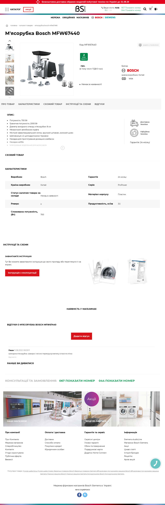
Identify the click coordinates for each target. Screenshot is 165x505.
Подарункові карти (93, 449)
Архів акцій (129, 459)
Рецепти (128, 456)
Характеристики (29, 104)
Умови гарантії (91, 443)
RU (106, 10)
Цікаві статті (130, 449)
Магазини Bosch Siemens (136, 443)
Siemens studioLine (133, 439)
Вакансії (9, 459)
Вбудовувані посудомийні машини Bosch (114, 471)
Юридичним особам (54, 449)
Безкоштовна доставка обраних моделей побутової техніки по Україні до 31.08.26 (85, 2)
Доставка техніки (144, 123)
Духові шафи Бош (30, 471)
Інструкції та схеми (78, 104)
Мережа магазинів (14, 443)
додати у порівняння (151, 45)
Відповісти (12, 357)
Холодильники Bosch (96, 474)
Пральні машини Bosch (56, 474)
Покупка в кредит (53, 446)
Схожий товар (52, 104)
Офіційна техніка (144, 133)
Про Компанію (12, 439)
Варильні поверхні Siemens (86, 471)
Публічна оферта (13, 456)
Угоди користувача (14, 453)
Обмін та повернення (94, 446)
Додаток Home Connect (95, 453)
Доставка (49, 439)
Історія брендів (131, 453)
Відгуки (99, 104)
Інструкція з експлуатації (22, 273)
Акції (28, 9)
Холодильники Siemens (115, 474)
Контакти (9, 449)
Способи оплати (52, 443)
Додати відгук (81, 336)
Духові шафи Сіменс (46, 471)
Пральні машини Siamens (76, 474)
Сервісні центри (92, 439)
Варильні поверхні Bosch (64, 471)
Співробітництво (13, 446)
